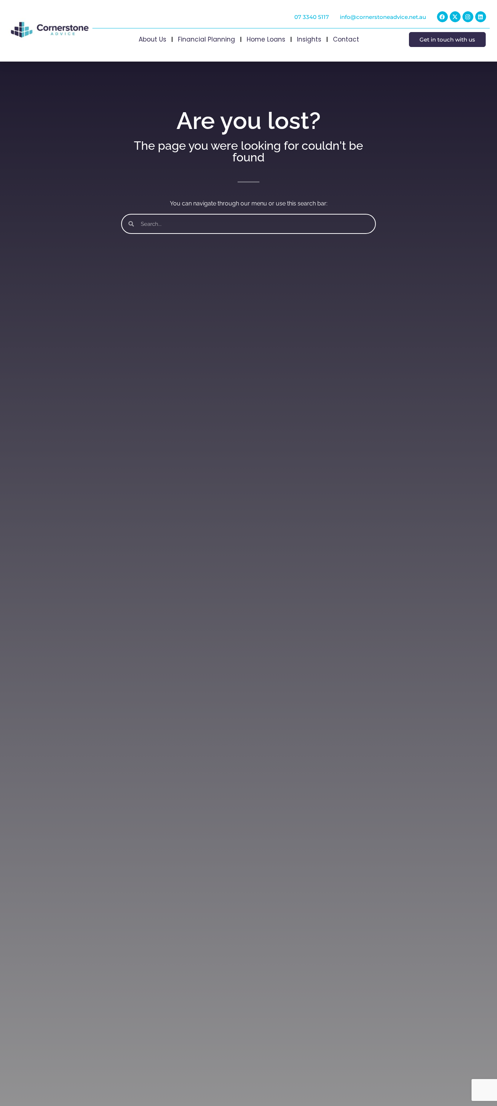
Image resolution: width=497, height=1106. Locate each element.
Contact (346, 39)
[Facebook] (442, 16)
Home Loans (266, 39)
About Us (152, 39)
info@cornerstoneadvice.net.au (383, 16)
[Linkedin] (480, 16)
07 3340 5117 (311, 16)
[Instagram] (467, 16)
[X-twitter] (455, 16)
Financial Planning (206, 39)
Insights (309, 39)
